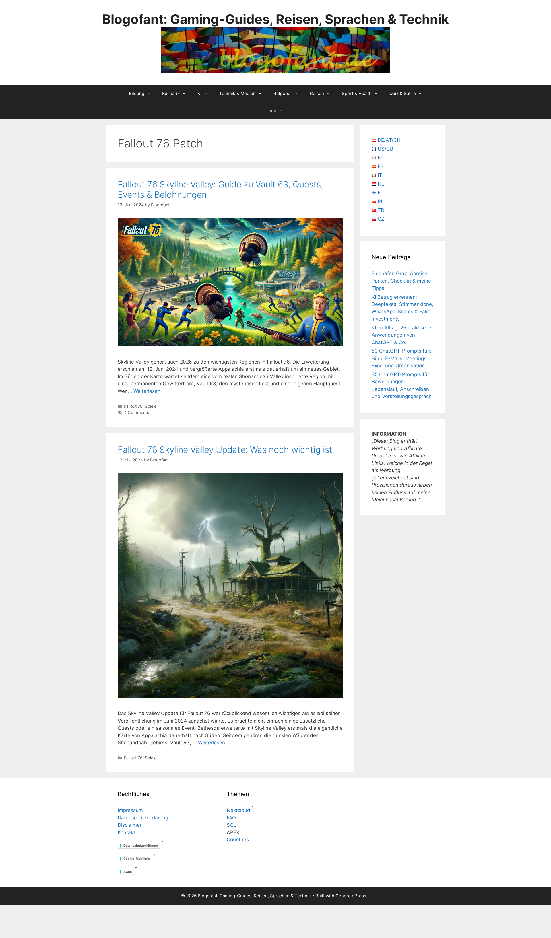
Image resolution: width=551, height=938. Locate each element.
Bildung (136, 93)
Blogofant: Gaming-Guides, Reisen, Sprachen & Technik (275, 19)
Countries (238, 839)
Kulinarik (171, 93)
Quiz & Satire (402, 93)
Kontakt (126, 832)
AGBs (127, 872)
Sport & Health (357, 93)
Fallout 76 (133, 406)
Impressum (130, 810)
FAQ (231, 818)
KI (199, 93)
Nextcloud (238, 810)
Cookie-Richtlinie (136, 859)
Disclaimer (129, 825)
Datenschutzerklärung (143, 818)
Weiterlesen (146, 391)
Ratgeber (282, 93)
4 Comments (136, 412)
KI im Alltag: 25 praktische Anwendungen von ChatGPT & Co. (401, 335)
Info (272, 110)
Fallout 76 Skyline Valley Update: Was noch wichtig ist (225, 449)
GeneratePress (350, 895)
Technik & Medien (237, 93)
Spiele (150, 406)
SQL (231, 825)
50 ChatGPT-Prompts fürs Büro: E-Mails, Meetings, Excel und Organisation (402, 358)
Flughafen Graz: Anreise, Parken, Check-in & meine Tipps (401, 281)
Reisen (317, 93)
